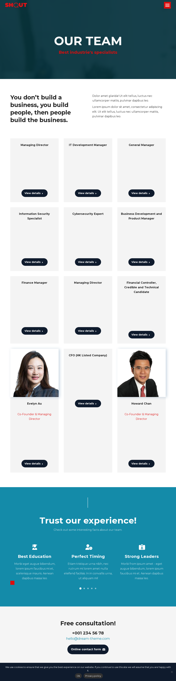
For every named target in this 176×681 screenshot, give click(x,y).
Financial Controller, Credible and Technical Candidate (141, 287)
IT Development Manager (88, 145)
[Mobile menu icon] (167, 5)
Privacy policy (93, 675)
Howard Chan (141, 403)
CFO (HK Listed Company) (88, 355)
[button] (12, 583)
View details (33, 193)
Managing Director (34, 145)
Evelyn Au (34, 403)
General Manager (141, 145)
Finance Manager (34, 282)
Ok (78, 675)
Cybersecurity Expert (87, 213)
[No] (171, 672)
